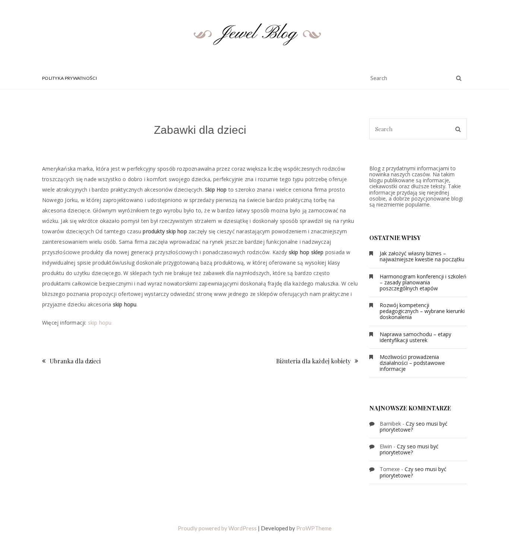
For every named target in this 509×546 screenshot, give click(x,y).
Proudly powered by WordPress (217, 528)
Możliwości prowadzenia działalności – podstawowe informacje (412, 362)
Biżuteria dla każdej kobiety (313, 361)
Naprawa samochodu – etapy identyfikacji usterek (415, 337)
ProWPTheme (314, 528)
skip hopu (100, 322)
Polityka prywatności (69, 78)
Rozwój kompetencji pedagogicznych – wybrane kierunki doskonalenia (422, 311)
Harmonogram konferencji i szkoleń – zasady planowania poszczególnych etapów (423, 282)
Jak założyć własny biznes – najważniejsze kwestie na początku (422, 256)
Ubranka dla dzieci (75, 361)
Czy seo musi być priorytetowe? (414, 426)
